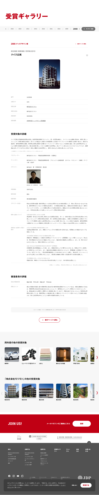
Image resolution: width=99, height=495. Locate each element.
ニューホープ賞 (28, 462)
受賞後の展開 (43, 453)
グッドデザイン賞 (12, 456)
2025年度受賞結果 (12, 458)
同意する (86, 485)
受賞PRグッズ (43, 458)
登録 (81, 424)
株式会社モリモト (32, 106)
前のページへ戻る (81, 44)
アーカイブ (10, 461)
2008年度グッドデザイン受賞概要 (36, 120)
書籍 (9, 463)
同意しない (74, 485)
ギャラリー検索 (89, 29)
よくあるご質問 (28, 464)
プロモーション (43, 461)
